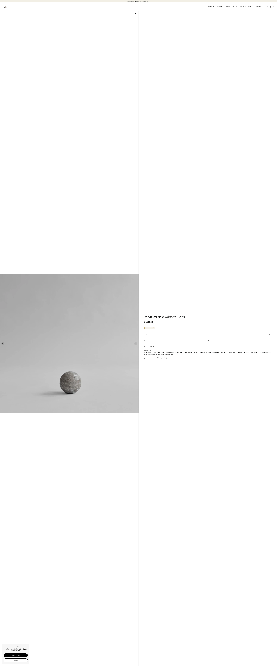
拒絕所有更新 (16, 660)
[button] (2, 343)
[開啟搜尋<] (267, 6)
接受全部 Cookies (16, 655)
